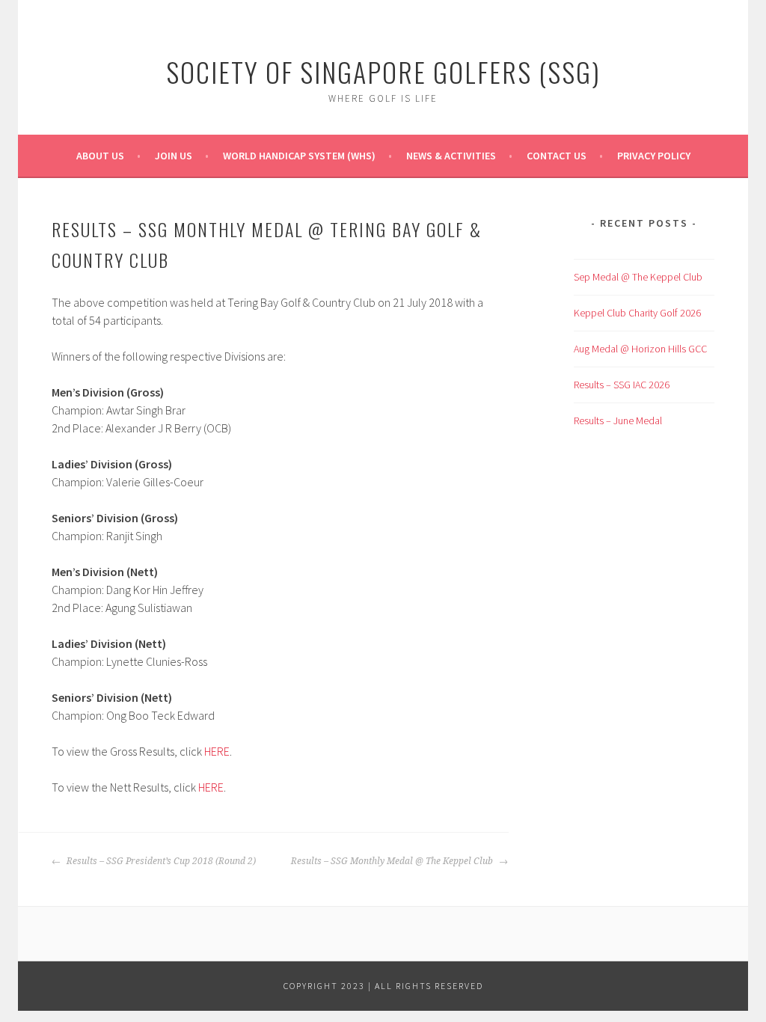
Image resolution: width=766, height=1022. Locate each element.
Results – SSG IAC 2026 (622, 384)
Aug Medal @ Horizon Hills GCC (640, 348)
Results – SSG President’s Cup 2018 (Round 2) (160, 861)
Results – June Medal (618, 420)
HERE (217, 751)
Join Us (173, 155)
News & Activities (451, 155)
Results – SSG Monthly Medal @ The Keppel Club (393, 861)
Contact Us (556, 155)
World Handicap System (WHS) (299, 155)
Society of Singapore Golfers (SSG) (383, 71)
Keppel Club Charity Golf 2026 (637, 312)
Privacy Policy (653, 155)
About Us (100, 155)
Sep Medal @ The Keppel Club (638, 277)
